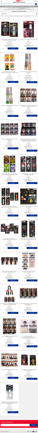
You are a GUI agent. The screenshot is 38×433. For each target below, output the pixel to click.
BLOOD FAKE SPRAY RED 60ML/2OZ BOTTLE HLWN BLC (28, 40)
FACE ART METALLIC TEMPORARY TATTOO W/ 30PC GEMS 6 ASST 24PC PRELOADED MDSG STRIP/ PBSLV (28, 106)
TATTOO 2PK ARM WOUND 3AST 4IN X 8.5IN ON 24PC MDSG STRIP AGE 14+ (28, 304)
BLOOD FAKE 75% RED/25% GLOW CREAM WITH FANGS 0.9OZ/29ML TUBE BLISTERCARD (9, 40)
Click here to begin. (19, 9)
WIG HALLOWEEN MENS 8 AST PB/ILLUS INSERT (9, 369)
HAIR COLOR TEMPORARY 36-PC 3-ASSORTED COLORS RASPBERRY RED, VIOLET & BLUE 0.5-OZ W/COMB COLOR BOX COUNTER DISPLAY (28, 140)
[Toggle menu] (1, 1)
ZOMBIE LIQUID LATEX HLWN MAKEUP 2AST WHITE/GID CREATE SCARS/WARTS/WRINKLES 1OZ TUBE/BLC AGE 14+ (9, 402)
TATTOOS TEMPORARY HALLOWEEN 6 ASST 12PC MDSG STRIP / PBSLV (9, 336)
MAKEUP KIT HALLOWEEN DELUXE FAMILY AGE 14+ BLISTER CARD (28, 207)
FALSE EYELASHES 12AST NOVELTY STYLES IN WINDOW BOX (9, 140)
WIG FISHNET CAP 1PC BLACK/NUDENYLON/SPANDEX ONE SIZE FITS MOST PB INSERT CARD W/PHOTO (28, 337)
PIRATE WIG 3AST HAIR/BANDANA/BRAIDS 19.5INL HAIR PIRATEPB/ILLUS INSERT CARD (9, 304)
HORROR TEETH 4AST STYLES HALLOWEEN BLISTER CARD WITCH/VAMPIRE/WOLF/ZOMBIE (9, 174)
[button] (37, 14)
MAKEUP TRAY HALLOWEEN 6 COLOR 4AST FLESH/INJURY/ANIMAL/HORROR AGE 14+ (9, 272)
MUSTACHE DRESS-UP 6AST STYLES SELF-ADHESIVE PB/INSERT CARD (28, 272)
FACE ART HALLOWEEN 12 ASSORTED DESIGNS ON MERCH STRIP (9, 106)
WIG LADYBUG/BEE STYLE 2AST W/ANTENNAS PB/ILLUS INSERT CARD (29, 370)
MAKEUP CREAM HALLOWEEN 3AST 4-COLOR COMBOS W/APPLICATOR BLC (28, 174)
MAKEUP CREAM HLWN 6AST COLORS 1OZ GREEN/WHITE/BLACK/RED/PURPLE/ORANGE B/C (9, 207)
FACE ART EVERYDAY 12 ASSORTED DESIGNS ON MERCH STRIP (28, 72)
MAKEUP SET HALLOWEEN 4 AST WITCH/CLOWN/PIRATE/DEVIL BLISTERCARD (9, 239)
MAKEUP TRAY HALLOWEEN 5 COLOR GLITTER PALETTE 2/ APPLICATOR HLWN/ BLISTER (28, 239)
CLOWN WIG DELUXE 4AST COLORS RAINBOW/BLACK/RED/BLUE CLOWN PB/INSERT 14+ (9, 72)
